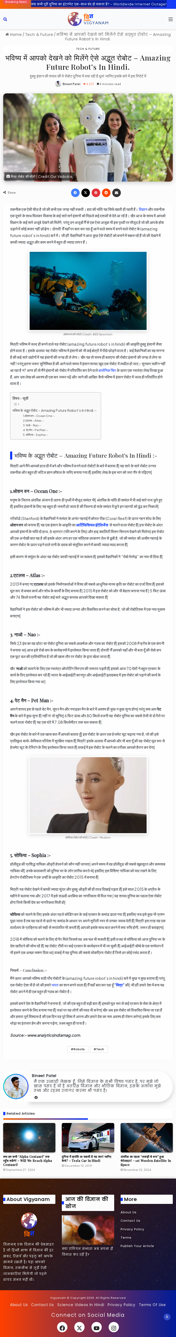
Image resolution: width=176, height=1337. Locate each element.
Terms (126, 1237)
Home (15, 34)
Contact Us (130, 1220)
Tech (100, 1049)
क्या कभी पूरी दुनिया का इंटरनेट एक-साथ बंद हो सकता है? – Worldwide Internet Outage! (99, 3)
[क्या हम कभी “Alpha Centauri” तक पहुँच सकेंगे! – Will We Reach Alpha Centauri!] (29, 1137)
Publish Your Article (137, 1246)
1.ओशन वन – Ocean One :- (39, 416)
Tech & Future (39, 34)
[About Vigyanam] (29, 1224)
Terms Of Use (152, 1304)
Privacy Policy (132, 1229)
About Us (129, 1212)
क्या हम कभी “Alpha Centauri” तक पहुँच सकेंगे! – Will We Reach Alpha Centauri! (27, 1161)
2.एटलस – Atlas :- (33, 420)
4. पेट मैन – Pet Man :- (36, 430)
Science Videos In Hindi (80, 1304)
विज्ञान (142, 209)
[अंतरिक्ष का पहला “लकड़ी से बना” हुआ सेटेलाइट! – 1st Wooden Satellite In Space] (147, 1137)
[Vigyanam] (88, 19)
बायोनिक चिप (107, 370)
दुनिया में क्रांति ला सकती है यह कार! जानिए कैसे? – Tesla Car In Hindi (86, 1159)
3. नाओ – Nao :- (32, 425)
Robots (79, 1049)
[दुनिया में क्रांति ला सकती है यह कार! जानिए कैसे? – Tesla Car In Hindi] (88, 1137)
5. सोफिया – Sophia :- (35, 434)
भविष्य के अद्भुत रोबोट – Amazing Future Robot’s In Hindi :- (54, 410)
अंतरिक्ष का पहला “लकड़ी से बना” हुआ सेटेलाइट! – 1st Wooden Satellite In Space (146, 1161)
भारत (55, 984)
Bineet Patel (71, 84)
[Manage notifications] (167, 1316)
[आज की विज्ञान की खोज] (88, 1230)
